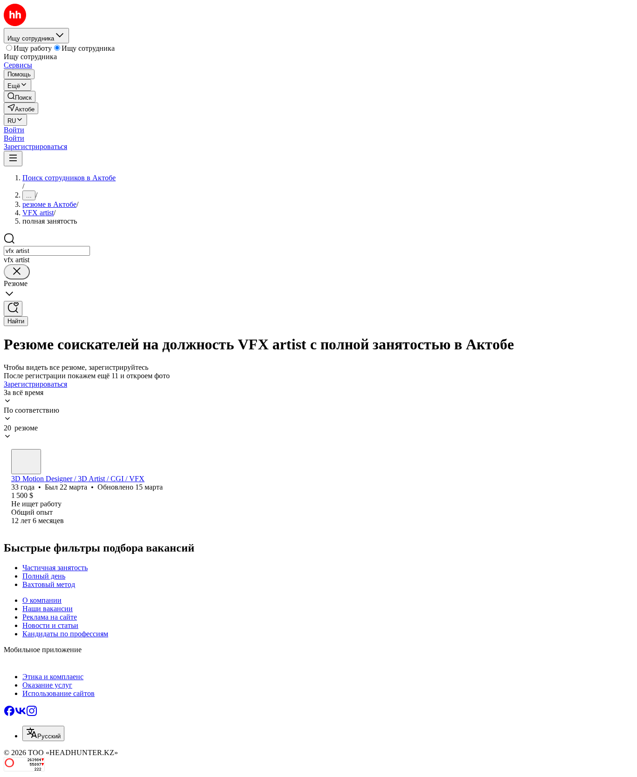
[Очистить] (17, 271)
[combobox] (47, 251)
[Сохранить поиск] (13, 308)
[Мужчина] (26, 461)
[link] (19, 96)
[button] (14, 130)
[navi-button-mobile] (13, 158)
